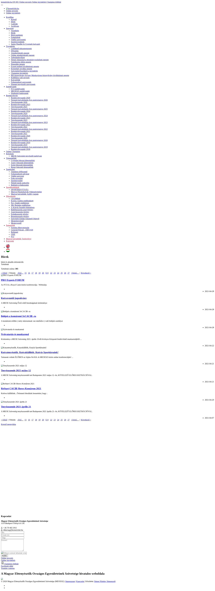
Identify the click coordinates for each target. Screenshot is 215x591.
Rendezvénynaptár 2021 (20, 131)
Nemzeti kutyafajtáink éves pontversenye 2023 (29, 122)
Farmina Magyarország (20, 228)
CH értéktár (15, 198)
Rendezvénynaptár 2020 (20, 136)
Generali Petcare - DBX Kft (22, 230)
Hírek (13, 22)
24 (58, 273)
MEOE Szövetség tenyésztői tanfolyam (26, 156)
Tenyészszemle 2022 (19, 127)
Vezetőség (15, 31)
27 (69, 273)
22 (51, 273)
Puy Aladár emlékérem (20, 203)
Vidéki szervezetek (18, 40)
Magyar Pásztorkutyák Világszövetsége (26, 192)
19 (39, 273)
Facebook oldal (7, 566)
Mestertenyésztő (17, 221)
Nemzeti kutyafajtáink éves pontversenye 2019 (29, 147)
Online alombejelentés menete (22, 55)
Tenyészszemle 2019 (19, 145)
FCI (12, 237)
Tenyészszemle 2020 (19, 138)
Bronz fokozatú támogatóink (22, 167)
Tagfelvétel (10, 169)
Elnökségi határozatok (19, 93)
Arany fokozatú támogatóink (22, 163)
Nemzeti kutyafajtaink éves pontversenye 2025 (29, 109)
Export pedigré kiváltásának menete (25, 66)
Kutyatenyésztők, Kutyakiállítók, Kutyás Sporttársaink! (29, 352)
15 (26, 273)
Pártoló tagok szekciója (20, 183)
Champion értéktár (54, 2)
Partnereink (10, 225)
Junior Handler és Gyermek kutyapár (25, 44)
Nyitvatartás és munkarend (15, 334)
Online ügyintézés (39, 2)
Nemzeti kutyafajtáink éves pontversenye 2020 (29, 140)
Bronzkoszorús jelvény (20, 216)
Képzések (10, 154)
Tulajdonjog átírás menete (21, 62)
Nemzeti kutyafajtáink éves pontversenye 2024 (29, 116)
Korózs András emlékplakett (22, 201)
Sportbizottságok (12, 187)
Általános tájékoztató (19, 172)
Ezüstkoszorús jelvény (19, 214)
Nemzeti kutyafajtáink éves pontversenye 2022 (29, 129)
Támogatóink (11, 158)
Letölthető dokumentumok (21, 48)
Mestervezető (16, 223)
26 (65, 273)
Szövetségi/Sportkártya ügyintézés (24, 71)
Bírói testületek (17, 35)
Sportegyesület (17, 181)
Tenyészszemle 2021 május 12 (16, 370)
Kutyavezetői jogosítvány (14, 298)
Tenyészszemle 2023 (19, 120)
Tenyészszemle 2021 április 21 (16, 406)
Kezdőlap (10, 17)
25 (62, 273)
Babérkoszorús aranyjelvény (22, 210)
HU (17, 2)
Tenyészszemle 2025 (19, 107)
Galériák (14, 24)
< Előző (4, 273)
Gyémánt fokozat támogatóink (23, 160)
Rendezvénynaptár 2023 (20, 118)
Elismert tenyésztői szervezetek (23, 84)
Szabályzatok (11, 87)
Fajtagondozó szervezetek (21, 82)
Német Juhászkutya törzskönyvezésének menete (30, 60)
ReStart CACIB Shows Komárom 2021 (21, 388)
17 (32, 273)
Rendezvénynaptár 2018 (20, 149)
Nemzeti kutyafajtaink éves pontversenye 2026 (29, 100)
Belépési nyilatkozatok (20, 185)
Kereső (14, 19)
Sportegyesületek (17, 42)
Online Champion (13, 151)
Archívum (15, 26)
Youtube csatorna (8, 568)
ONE (13, 234)
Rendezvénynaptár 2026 (20, 98)
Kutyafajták (15, 80)
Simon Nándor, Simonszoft (104, 581)
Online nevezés (25, 2)
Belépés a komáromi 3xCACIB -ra (18, 316)
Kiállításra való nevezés (20, 78)
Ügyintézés (10, 46)
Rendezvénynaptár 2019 (20, 143)
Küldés (4, 556)
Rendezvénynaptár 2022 (20, 125)
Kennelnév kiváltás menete (21, 69)
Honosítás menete (18, 64)
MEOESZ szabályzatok (20, 91)
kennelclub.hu (7, 2)
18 (36, 273)
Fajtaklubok (15, 37)
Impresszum (70, 581)
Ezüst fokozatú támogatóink (22, 165)
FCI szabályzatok (18, 89)
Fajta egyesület (17, 178)
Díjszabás (15, 51)
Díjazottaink (11, 196)
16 (29, 273)
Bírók (13, 33)
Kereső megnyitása (8, 424)
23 (55, 273)
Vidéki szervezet (17, 176)
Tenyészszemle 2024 (19, 113)
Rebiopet (14, 232)
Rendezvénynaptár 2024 (20, 111)
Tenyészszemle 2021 (19, 134)
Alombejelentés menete (20, 53)
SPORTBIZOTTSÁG (19, 190)
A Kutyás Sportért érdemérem (22, 207)
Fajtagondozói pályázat (20, 174)
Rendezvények (12, 96)
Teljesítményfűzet (18, 57)
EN (14, 2)
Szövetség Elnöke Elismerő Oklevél (25, 219)
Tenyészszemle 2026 (19, 102)
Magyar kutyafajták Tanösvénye (18, 239)
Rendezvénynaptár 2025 (20, 104)
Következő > (86, 273)
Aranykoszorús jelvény (20, 212)
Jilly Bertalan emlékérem (20, 205)
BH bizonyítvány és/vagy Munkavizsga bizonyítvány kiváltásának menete (40, 75)
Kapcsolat (10, 241)
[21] (47, 273)
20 (43, 273)
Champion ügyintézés (19, 73)
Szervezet (10, 28)
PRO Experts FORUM (12, 280)
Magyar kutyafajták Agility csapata (24, 194)
